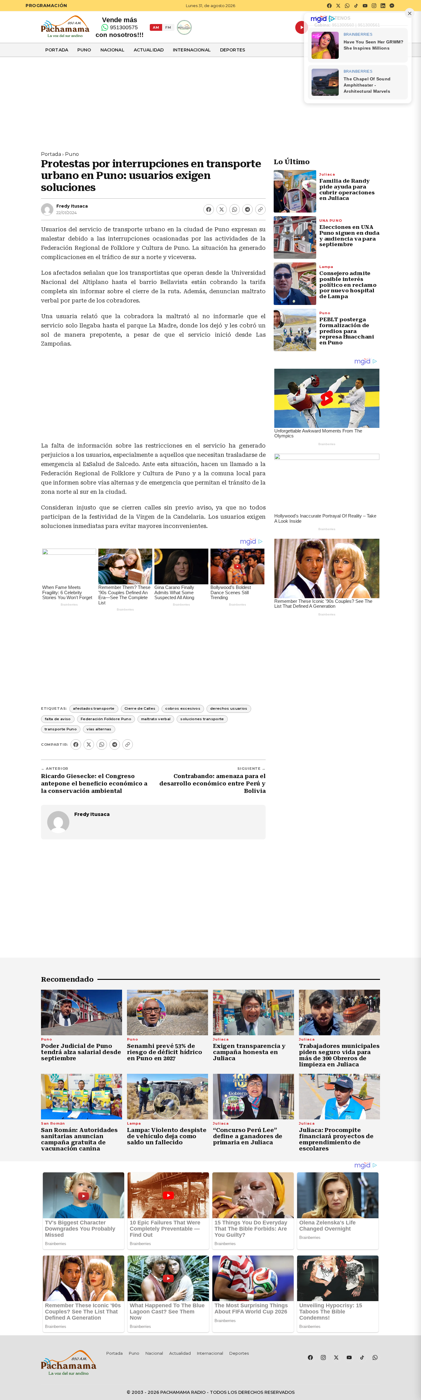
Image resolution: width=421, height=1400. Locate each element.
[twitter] (338, 5)
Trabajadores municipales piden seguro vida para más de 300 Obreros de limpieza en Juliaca (339, 1055)
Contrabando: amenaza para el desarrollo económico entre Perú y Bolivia (212, 783)
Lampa (326, 266)
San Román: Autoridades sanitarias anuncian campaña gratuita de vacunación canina (79, 1139)
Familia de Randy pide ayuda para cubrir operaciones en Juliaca (347, 189)
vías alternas (99, 729)
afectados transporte (94, 708)
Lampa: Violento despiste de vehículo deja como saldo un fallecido (166, 1136)
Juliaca (327, 174)
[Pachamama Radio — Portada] (65, 26)
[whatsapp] (347, 5)
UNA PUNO (330, 220)
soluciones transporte (202, 719)
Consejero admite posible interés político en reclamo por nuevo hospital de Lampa (348, 284)
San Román (53, 1123)
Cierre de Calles (140, 708)
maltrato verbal (155, 719)
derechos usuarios (228, 708)
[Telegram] (247, 209)
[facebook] (329, 5)
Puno (84, 50)
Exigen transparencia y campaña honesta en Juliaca (249, 1052)
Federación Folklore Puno (106, 719)
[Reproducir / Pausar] (301, 27)
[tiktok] (356, 5)
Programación (46, 5)
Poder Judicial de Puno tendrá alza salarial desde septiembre (81, 1052)
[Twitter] (221, 209)
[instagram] (374, 5)
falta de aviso (58, 719)
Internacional (192, 50)
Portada (56, 50)
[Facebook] (208, 209)
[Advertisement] (210, 100)
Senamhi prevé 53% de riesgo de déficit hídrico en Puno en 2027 (164, 1052)
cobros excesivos (182, 708)
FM (168, 27)
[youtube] (365, 5)
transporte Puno (61, 729)
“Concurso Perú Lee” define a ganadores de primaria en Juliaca (247, 1136)
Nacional (112, 50)
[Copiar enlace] (260, 209)
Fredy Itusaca (72, 206)
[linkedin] (382, 5)
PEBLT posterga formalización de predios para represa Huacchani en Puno (346, 331)
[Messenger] (391, 5)
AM (156, 27)
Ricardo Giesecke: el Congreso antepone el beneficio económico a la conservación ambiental (94, 783)
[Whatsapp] (234, 209)
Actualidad (149, 50)
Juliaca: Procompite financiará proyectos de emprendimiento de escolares (336, 1139)
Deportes (232, 50)
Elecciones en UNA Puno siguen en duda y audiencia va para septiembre (349, 235)
